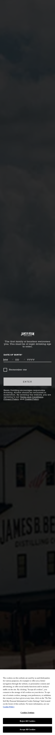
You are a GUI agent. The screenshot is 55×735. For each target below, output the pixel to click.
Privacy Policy (11, 399)
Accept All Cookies (27, 729)
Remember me (18, 369)
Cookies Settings (27, 712)
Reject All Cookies (27, 721)
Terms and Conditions (31, 397)
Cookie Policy (32, 399)
